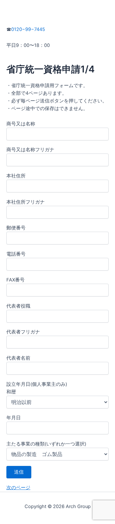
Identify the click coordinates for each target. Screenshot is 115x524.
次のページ (18, 487)
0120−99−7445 (28, 29)
